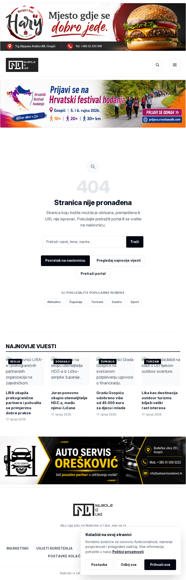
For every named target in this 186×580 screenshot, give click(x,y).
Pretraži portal (93, 274)
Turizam (97, 302)
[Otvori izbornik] (175, 65)
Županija (75, 302)
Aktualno (54, 302)
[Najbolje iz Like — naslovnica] (22, 65)
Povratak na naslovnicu (65, 260)
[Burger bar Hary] (93, 27)
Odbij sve (129, 565)
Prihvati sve (160, 565)
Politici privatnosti (128, 552)
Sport (135, 302)
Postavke (99, 565)
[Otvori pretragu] (157, 65)
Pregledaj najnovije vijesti (119, 260)
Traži (134, 242)
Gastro (117, 302)
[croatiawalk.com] (93, 104)
